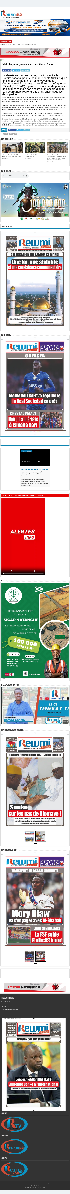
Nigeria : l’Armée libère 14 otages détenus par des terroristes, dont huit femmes (12, 156)
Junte (5, 133)
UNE (16, 133)
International (9, 44)
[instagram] (38, 1176)
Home (3, 44)
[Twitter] (35, 1176)
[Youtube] (36, 1176)
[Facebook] (33, 1176)
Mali (11, 133)
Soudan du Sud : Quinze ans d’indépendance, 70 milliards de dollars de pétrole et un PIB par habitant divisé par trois (56, 157)
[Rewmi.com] (11, 13)
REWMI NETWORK (43, 1174)
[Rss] (31, 1176)
